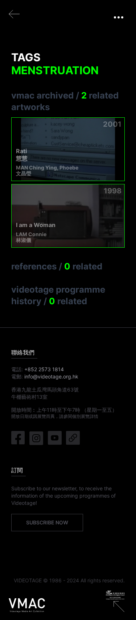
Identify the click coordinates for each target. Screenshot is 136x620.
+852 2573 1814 (44, 369)
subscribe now (47, 522)
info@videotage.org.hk (51, 376)
